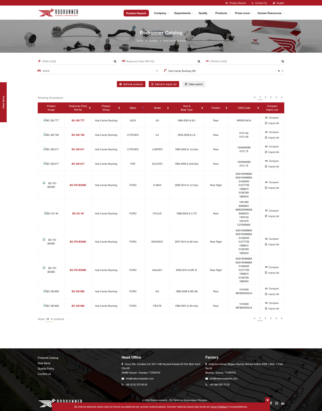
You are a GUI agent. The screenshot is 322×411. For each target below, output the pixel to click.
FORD (133, 185)
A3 (157, 120)
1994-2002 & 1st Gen (186, 149)
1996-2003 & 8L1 (186, 120)
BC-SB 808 (78, 291)
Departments (182, 13)
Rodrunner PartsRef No (78, 107)
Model (157, 107)
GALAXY (157, 270)
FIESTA (157, 305)
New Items (44, 363)
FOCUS (157, 213)
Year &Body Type (187, 107)
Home (140, 40)
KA (157, 291)
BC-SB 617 (78, 149)
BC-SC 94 (78, 213)
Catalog (153, 40)
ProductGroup (106, 107)
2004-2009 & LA (186, 134)
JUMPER (157, 149)
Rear (216, 120)
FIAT (133, 163)
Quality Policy (46, 368)
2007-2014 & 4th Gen (186, 241)
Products (221, 13)
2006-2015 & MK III (186, 270)
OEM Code (244, 107)
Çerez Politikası (219, 406)
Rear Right (216, 185)
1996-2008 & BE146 (187, 291)
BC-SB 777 (78, 120)
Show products (51, 319)
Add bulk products (132, 84)
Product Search (136, 13)
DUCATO (157, 163)
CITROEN (133, 134)
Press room (242, 13)
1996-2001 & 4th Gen (186, 305)
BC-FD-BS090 (78, 185)
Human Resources (269, 13)
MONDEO (157, 241)
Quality (203, 13)
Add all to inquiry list (165, 84)
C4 (157, 134)
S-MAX (157, 185)
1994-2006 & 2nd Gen (187, 163)
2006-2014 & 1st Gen (186, 185)
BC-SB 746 (78, 135)
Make (133, 107)
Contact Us (44, 374)
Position (215, 107)
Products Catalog (48, 358)
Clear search (195, 84)
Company (160, 13)
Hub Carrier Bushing (106, 120)
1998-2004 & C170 (186, 213)
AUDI (133, 120)
